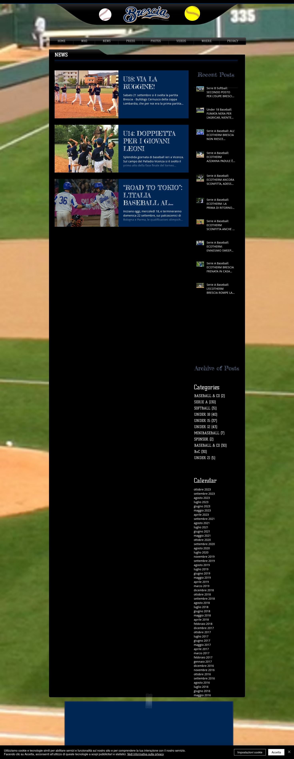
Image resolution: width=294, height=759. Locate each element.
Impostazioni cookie (249, 752)
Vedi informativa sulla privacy (145, 754)
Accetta (276, 752)
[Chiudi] (289, 752)
